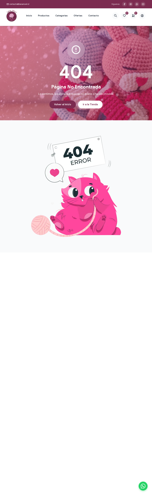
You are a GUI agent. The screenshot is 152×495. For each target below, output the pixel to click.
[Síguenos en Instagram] (130, 4)
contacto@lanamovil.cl (19, 4)
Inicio (29, 15)
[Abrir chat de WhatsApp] (143, 486)
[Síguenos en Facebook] (124, 4)
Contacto (93, 15)
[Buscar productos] (115, 15)
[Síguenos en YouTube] (143, 4)
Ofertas (78, 15)
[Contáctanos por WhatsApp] (136, 4)
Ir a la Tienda (90, 104)
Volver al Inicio (62, 104)
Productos (43, 15)
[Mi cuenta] (142, 15)
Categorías (61, 15)
